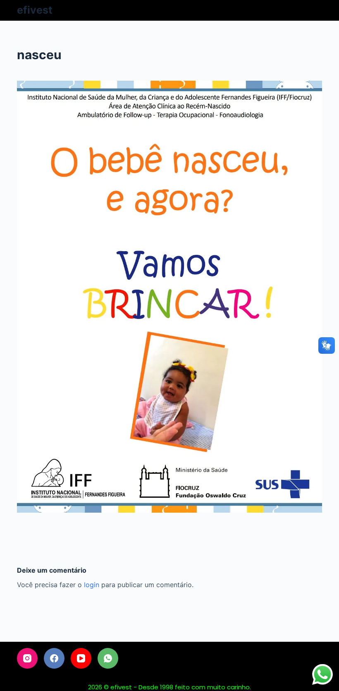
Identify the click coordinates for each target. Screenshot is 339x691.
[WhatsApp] (108, 658)
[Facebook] (54, 658)
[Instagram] (27, 658)
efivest (35, 10)
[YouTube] (81, 658)
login (91, 585)
